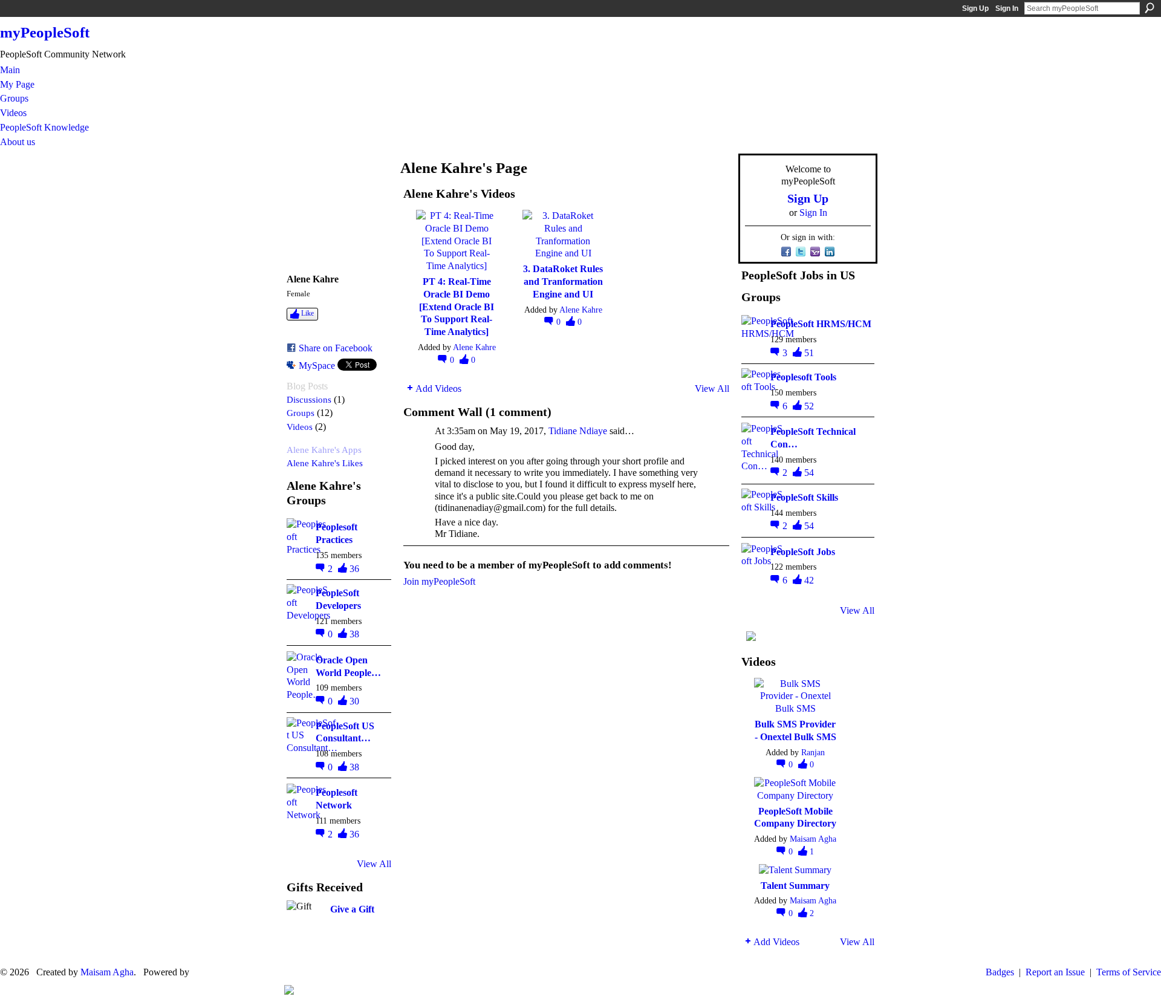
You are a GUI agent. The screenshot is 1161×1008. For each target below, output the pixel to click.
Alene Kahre (474, 347)
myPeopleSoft (44, 32)
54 (809, 472)
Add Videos (438, 388)
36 (354, 569)
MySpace (317, 365)
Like (307, 313)
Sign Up (975, 8)
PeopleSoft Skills (804, 497)
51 (809, 353)
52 (809, 406)
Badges (1000, 972)
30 (354, 701)
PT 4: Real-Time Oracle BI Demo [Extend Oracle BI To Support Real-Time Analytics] (456, 306)
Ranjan (813, 752)
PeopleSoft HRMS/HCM (820, 324)
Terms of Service (1128, 972)
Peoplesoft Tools (803, 377)
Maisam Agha (813, 839)
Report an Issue (1055, 972)
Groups (300, 413)
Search (1149, 7)
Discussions (309, 399)
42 (809, 580)
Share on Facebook (335, 348)
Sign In (1006, 8)
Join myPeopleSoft (439, 581)
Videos (300, 426)
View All (374, 864)
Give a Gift (352, 909)
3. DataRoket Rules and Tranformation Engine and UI (563, 281)
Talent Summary (795, 885)
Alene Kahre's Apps (324, 449)
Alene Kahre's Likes (325, 463)
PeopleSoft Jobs (802, 552)
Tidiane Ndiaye (577, 431)
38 (354, 634)
